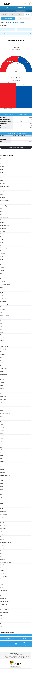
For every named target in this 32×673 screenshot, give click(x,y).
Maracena (2, 452)
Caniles (1, 256)
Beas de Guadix (3, 220)
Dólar (1, 326)
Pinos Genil (2, 525)
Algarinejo (2, 183)
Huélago (2, 385)
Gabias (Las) (3, 349)
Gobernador (2, 354)
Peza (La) (2, 520)
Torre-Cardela (3, 576)
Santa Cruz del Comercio (5, 562)
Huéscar (2, 391)
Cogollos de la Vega (4, 292)
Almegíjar (2, 194)
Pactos (28, 11)
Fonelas (2, 340)
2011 (20, 15)
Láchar (1, 424)
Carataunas (2, 264)
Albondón (2, 166)
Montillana (2, 472)
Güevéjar (2, 382)
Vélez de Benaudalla (4, 601)
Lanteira (2, 430)
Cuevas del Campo (4, 304)
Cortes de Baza (3, 298)
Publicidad (19, 654)
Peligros (2, 517)
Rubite (1, 553)
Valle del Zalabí (3, 590)
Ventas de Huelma (4, 604)
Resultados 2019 (20, 11)
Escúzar (2, 335)
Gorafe (1, 363)
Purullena (2, 548)
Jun (1, 419)
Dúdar (1, 329)
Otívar (1, 503)
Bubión (1, 234)
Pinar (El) (2, 522)
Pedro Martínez (3, 514)
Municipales (8, 18)
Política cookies (14, 656)
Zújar (1, 626)
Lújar (1, 447)
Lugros (1, 444)
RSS (24, 657)
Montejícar (2, 469)
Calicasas (2, 250)
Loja (1, 441)
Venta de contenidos (12, 654)
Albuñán (2, 169)
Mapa (7, 657)
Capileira (2, 262)
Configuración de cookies (24, 656)
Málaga (8, 645)
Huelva (7, 642)
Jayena (1, 410)
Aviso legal (24, 654)
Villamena (2, 607)
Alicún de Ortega (4, 191)
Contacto (5, 654)
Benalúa (2, 222)
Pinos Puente (3, 528)
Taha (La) (2, 573)
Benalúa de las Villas (4, 225)
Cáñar (1, 259)
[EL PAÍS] (8, 4)
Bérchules (2, 231)
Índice (21, 657)
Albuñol (1, 172)
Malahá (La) (2, 450)
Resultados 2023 (10, 11)
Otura (1, 506)
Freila (1, 343)
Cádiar (1, 242)
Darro (1, 312)
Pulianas (2, 545)
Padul (1, 508)
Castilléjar (2, 270)
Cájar (1, 245)
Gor (1, 360)
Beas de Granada (4, 217)
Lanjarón (2, 427)
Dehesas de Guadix (4, 315)
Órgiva (1, 500)
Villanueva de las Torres (5, 609)
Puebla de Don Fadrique (5, 542)
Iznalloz (1, 407)
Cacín (1, 239)
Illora (1, 402)
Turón (1, 584)
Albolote (2, 163)
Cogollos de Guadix (4, 290)
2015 (12, 15)
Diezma (2, 321)
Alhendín (2, 189)
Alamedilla (2, 161)
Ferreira (2, 337)
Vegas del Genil (3, 598)
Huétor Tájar (3, 396)
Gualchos (2, 377)
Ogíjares (2, 494)
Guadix (1, 371)
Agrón (1, 158)
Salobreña (2, 559)
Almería (8, 635)
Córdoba (8, 638)
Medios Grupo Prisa (15, 667)
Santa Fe (2, 565)
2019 (4, 15)
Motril (1, 480)
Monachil (2, 464)
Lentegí (1, 436)
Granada (2, 365)
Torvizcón (2, 579)
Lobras (1, 438)
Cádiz (24, 635)
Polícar (1, 534)
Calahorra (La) (3, 248)
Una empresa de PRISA (15, 662)
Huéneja (2, 388)
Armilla (1, 208)
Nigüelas (2, 489)
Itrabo (1, 405)
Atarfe (1, 211)
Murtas (1, 483)
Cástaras (2, 267)
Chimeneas (2, 281)
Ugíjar (1, 587)
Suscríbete (24, 3)
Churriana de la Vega (5, 284)
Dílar (1, 323)
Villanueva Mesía (4, 612)
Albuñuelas (2, 175)
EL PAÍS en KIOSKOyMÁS (14, 657)
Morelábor (2, 478)
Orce (1, 497)
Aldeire (1, 177)
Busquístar (2, 236)
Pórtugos (2, 539)
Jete (1, 416)
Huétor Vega (3, 399)
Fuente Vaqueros (4, 346)
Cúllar (1, 306)
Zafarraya (2, 618)
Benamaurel (3, 228)
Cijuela (1, 287)
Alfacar (1, 180)
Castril (1, 273)
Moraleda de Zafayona (5, 475)
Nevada (2, 486)
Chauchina (2, 278)
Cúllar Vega (2, 309)
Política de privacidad (6, 656)
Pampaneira (3, 511)
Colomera (2, 295)
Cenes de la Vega (4, 276)
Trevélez (2, 581)
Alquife (1, 203)
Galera (1, 351)
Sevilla (24, 645)
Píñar (1, 531)
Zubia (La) (2, 623)
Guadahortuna (3, 368)
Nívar (1, 492)
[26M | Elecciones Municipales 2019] (16, 8)
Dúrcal (1, 332)
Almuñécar (2, 197)
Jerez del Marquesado (5, 413)
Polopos (2, 537)
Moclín (1, 458)
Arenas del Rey (3, 206)
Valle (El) (2, 593)
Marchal (2, 455)
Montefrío (2, 466)
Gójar (1, 357)
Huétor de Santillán (4, 393)
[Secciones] (2, 4)
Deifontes (2, 318)
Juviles (1, 422)
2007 (27, 15)
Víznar (1, 615)
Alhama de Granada (4, 186)
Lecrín (1, 433)
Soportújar (2, 567)
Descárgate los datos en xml (16, 147)
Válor (1, 595)
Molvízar (2, 461)
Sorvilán (2, 570)
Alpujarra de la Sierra (5, 200)
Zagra (1, 621)
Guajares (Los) (3, 374)
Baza (1, 214)
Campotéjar (2, 253)
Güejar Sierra (3, 379)
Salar (1, 556)
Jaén (24, 642)
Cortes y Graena (3, 301)
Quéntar (2, 551)
